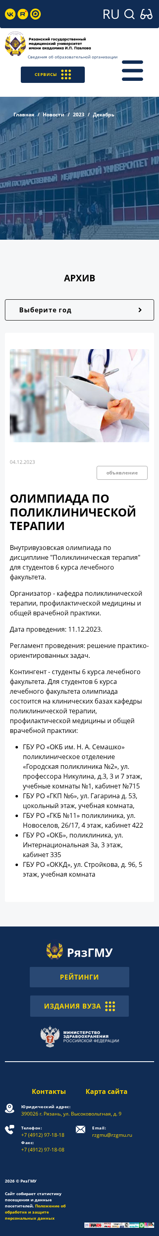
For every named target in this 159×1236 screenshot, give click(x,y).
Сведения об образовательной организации (72, 57)
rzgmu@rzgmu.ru (112, 1131)
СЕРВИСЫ (46, 74)
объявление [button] (122, 472)
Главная (23, 114)
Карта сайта (107, 1091)
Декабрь (103, 114)
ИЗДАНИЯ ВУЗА (72, 1006)
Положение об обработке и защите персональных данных (35, 1212)
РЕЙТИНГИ (79, 977)
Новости (53, 114)
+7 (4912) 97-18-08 (42, 1146)
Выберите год (45, 309)
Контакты (49, 1091)
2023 (78, 114)
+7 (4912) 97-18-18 (42, 1131)
